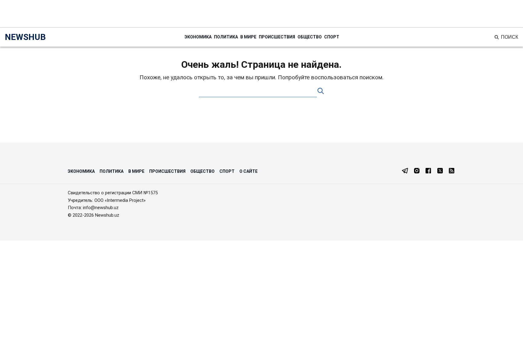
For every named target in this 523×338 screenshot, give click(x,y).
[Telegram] (405, 171)
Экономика (198, 36)
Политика (226, 36)
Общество (310, 36)
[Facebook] (428, 171)
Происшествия (277, 36)
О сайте (248, 171)
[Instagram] (416, 171)
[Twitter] (440, 171)
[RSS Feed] (451, 171)
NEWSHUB (25, 37)
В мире (248, 36)
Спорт (331, 36)
